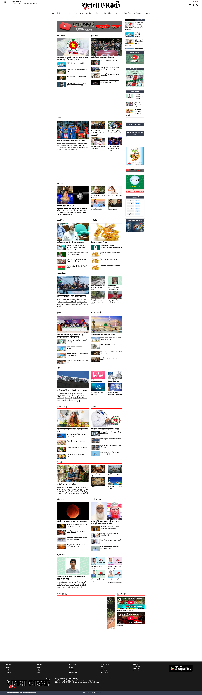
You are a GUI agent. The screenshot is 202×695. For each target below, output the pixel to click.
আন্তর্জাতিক (96, 13)
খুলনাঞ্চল (67, 13)
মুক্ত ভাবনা (116, 13)
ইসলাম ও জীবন (126, 13)
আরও (146, 13)
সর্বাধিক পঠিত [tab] (139, 20)
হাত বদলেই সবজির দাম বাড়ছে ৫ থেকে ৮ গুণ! (127, 610)
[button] (5, 2)
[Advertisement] (89, 104)
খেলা (75, 13)
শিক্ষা (109, 13)
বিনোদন (81, 13)
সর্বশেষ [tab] (129, 20)
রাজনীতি (88, 13)
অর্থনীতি (103, 13)
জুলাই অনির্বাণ (120, 626)
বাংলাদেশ (59, 13)
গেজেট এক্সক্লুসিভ (137, 13)
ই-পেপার (195, 2)
